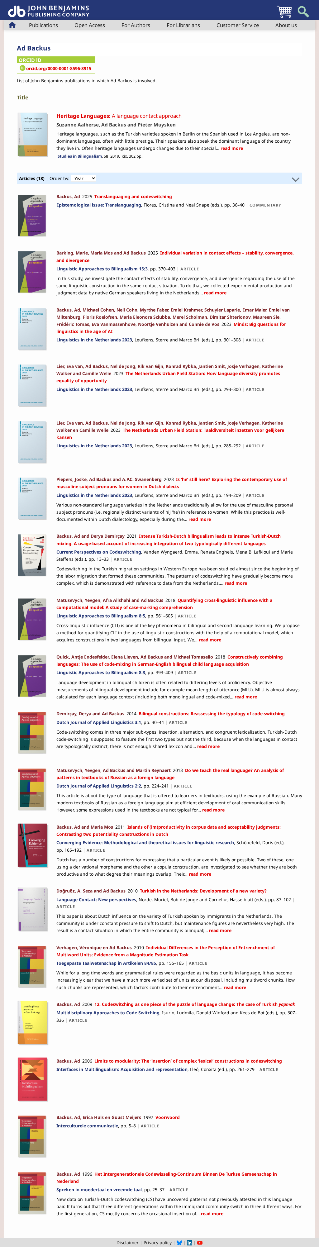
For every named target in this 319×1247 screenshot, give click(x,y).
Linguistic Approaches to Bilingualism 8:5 (100, 616)
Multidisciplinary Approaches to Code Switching (108, 1013)
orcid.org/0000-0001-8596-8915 (58, 68)
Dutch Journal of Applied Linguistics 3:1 (98, 722)
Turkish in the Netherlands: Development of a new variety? (203, 891)
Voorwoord (167, 1117)
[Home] (48, 8)
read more (231, 148)
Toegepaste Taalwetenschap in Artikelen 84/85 (106, 963)
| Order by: (45, 178)
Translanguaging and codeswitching (133, 196)
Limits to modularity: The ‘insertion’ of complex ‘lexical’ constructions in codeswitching (188, 1061)
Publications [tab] (43, 25)
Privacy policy (158, 1242)
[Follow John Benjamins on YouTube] (199, 1242)
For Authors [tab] (135, 25)
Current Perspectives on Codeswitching (98, 552)
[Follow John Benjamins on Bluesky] (179, 1242)
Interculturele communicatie (87, 1126)
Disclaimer (128, 1242)
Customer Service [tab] (238, 25)
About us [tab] (286, 25)
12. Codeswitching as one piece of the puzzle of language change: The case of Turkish (194, 1004)
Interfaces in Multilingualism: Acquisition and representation (122, 1069)
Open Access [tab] (89, 25)
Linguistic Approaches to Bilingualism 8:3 (100, 672)
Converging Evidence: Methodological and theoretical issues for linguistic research (145, 842)
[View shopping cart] (284, 18)
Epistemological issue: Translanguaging (98, 205)
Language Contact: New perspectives (96, 899)
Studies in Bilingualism (80, 156)
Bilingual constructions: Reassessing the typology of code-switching (212, 713)
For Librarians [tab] (183, 25)
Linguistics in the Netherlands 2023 (94, 340)
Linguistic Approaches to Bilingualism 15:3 (102, 269)
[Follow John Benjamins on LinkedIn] (189, 1242)
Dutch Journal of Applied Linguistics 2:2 (98, 786)
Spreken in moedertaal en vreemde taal (99, 1189)
